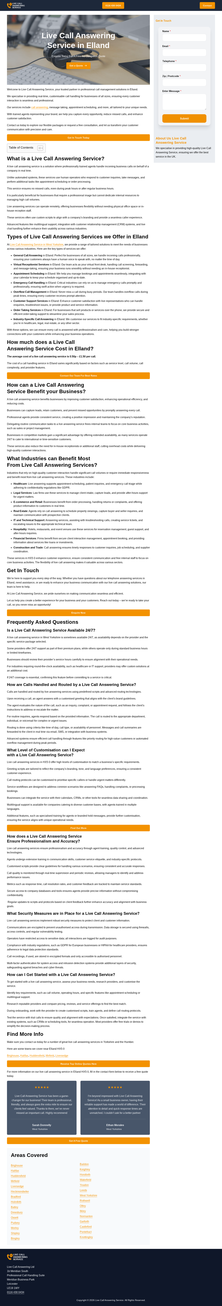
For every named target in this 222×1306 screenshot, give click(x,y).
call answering (39, 107)
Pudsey (15, 1222)
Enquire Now (78, 612)
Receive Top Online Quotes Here (78, 1064)
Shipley (15, 1233)
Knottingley (86, 1237)
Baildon (84, 1164)
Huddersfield (37, 1055)
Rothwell (85, 1200)
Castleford (86, 1226)
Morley (15, 1228)
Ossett (14, 1217)
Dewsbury (17, 1212)
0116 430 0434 (113, 5)
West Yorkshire (88, 1195)
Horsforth (85, 1174)
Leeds (83, 1190)
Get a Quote (76, 65)
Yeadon (84, 1185)
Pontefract (85, 1231)
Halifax (24, 1055)
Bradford (16, 1196)
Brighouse (13, 1055)
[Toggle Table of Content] (38, 148)
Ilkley (83, 1211)
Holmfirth (16, 1202)
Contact (207, 5)
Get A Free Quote (78, 1141)
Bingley (15, 1238)
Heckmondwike (20, 1191)
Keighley (85, 1169)
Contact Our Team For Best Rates (78, 375)
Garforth (84, 1221)
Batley (14, 1207)
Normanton (86, 1216)
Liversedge (61, 1055)
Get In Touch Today (78, 137)
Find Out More (78, 828)
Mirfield (50, 1055)
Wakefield (85, 1179)
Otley (83, 1205)
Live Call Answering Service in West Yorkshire (36, 244)
